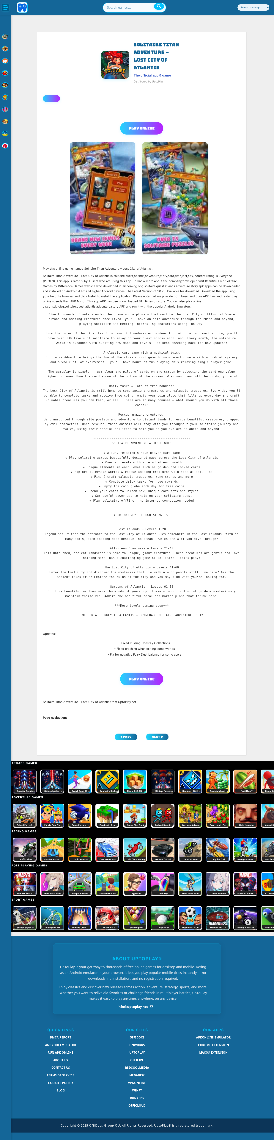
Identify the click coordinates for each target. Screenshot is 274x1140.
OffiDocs (137, 1037)
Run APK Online (60, 1052)
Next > (157, 737)
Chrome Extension (213, 1045)
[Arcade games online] (5, 49)
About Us (60, 1060)
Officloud (137, 1105)
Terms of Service (60, 1075)
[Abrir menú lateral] (5, 7)
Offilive (137, 1060)
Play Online (142, 128)
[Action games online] (5, 36)
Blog (60, 1090)
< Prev (126, 737)
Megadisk (137, 1075)
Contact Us (60, 1067)
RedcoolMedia (137, 1067)
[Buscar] (159, 6)
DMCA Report (60, 1037)
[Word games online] (5, 134)
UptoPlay (137, 1052)
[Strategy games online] (5, 121)
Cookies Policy (60, 1083)
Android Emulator (60, 1045)
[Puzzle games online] (5, 85)
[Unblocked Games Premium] (5, 146)
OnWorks (137, 1045)
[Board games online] (5, 61)
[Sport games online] (5, 109)
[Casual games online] (5, 73)
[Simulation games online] (5, 97)
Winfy (137, 1090)
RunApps (137, 1098)
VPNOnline (137, 1083)
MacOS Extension (213, 1052)
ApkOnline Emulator (213, 1037)
